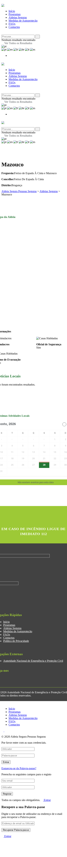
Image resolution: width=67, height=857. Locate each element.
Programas (15, 14)
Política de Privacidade (16, 640)
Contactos (14, 27)
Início (12, 11)
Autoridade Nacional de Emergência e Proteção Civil (33, 660)
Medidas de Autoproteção (23, 20)
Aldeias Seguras (18, 17)
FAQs (12, 23)
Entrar (47, 800)
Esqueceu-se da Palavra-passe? (18, 768)
